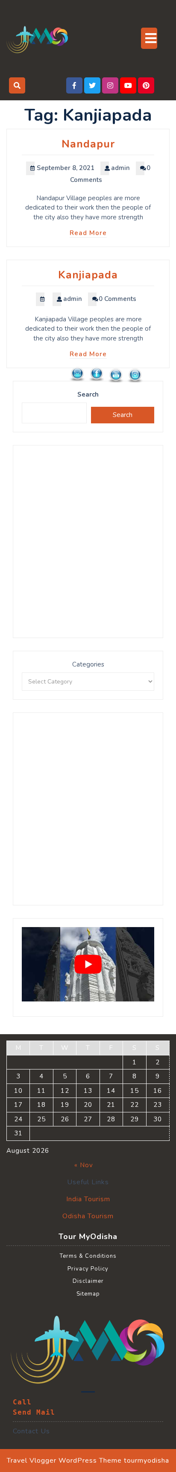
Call (22, 1402)
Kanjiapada (88, 275)
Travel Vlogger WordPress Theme (64, 1460)
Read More (88, 233)
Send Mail (34, 1412)
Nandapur (88, 144)
